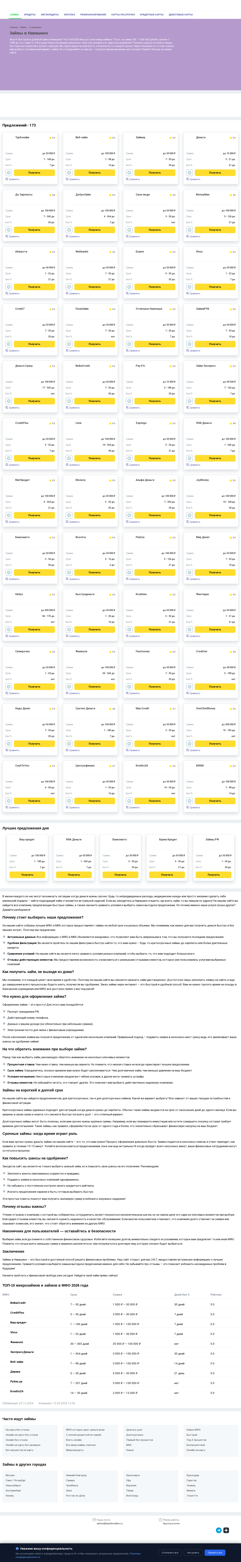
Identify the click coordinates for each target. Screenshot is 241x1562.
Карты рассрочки (123, 14)
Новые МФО (194, 1429)
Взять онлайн (74, 1439)
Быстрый (192, 1434)
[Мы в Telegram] (219, 1530)
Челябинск (72, 1485)
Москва (10, 1475)
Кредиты (30, 14)
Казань (10, 1495)
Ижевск (191, 1490)
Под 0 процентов (196, 1439)
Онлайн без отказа (17, 1439)
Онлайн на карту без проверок (23, 1445)
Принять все (215, 1552)
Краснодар (193, 1475)
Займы (14, 14)
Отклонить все (170, 1552)
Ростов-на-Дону (75, 1495)
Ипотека (69, 14)
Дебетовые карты (181, 14)
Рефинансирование (93, 14)
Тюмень (191, 1485)
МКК (128, 1445)
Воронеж (131, 1485)
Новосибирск (13, 1485)
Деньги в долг (134, 1429)
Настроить (193, 1552)
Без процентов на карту (19, 1450)
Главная (14, 27)
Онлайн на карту (196, 1450)
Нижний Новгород (76, 1475)
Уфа (128, 1480)
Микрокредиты (75, 1450)
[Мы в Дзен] (226, 1530)
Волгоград (132, 1495)
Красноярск (133, 1475)
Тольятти (192, 1495)
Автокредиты (50, 14)
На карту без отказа (17, 1429)
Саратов (191, 1480)
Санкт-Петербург (16, 1480)
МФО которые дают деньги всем (85, 1429)
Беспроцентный (196, 1445)
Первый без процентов (139, 1439)
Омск (69, 1490)
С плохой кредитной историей (83, 1434)
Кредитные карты (152, 14)
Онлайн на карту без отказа (22, 1434)
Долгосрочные (134, 1434)
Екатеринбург (13, 1490)
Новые (130, 1450)
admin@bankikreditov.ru (110, 1523)
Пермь (130, 1490)
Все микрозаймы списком (81, 1445)
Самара (70, 1480)
